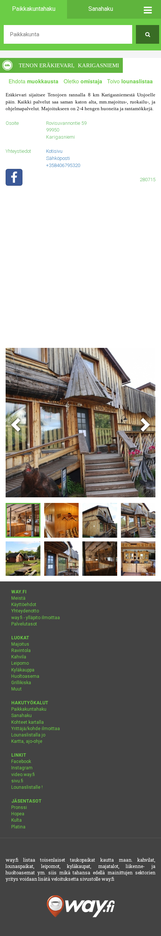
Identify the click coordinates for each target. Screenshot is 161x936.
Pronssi (19, 807)
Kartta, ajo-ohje (26, 741)
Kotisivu (54, 151)
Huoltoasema (25, 676)
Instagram (22, 767)
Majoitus (20, 644)
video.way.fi (23, 774)
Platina (18, 827)
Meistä (18, 598)
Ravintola (21, 650)
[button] (147, 9)
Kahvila (18, 656)
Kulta (16, 820)
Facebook (21, 761)
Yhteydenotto (25, 611)
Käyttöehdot (23, 604)
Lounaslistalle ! (27, 787)
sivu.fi (17, 781)
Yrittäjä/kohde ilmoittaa (35, 728)
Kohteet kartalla (27, 722)
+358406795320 (63, 165)
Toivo (130, 81)
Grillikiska (21, 682)
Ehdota (33, 81)
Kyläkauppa (22, 670)
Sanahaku (21, 715)
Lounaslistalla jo (28, 735)
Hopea (17, 813)
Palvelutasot (24, 624)
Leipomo (20, 663)
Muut (16, 689)
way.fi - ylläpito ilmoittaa (35, 617)
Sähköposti (58, 158)
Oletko (83, 81)
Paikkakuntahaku (28, 709)
